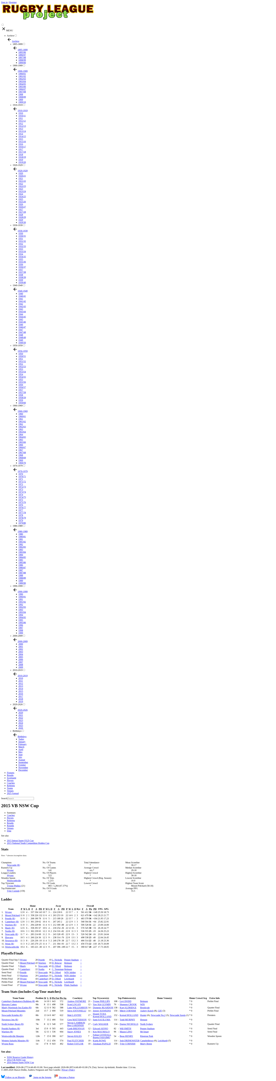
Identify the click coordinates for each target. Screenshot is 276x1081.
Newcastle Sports (178, 1015)
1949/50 (22, 342)
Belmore (68, 963)
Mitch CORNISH (128, 1011)
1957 (20, 390)
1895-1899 (18, 44)
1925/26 (22, 201)
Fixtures (10, 772)
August (21, 760)
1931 (20, 238)
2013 (20, 686)
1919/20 (22, 162)
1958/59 (22, 397)
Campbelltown (147, 1040)
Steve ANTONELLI (76, 1011)
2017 (20, 696)
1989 (20, 580)
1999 (20, 633)
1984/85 (22, 557)
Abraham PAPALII (102, 1044)
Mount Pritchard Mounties (13, 1011)
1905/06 (22, 86)
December (23, 770)
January (21, 741)
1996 (20, 625)
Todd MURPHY (127, 1019)
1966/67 (22, 447)
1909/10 (22, 102)
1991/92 (22, 602)
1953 (20, 369)
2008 (20, 664)
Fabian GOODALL (102, 1035)
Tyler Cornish (13, 891)
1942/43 (22, 306)
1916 (20, 144)
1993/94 (22, 612)
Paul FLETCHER (75, 1040)
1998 (20, 630)
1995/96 (22, 622)
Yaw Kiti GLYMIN (102, 1004)
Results (10, 775)
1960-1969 (18, 405)
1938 (20, 275)
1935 (20, 259)
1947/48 (22, 332)
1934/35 (22, 256)
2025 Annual (13, 793)
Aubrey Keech (147, 1011)
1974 (20, 494)
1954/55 (22, 377)
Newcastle (43, 966)
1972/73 (22, 487)
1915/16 (22, 141)
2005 (20, 657)
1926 (20, 204)
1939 (20, 280)
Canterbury (25, 969)
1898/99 (22, 60)
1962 (20, 424)
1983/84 (22, 552)
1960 (20, 414)
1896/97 (22, 55)
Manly (23, 966)
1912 (20, 123)
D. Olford (56, 966)
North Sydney (146, 1024)
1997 (20, 628)
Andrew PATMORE (76, 1001)
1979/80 (22, 523)
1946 (20, 324)
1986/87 (22, 567)
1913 (20, 128)
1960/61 (22, 416)
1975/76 (22, 502)
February (22, 744)
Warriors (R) (10, 925)
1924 (20, 194)
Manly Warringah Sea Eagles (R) (17, 1007)
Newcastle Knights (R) (12, 1015)
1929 (20, 220)
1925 (20, 199)
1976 (20, 505)
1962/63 (22, 426)
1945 (20, 319)
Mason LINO (126, 1031)
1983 (20, 549)
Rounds (10, 825)
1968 (20, 455)
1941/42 (22, 301)
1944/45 (22, 317)
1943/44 (22, 311)
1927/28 (22, 212)
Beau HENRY (126, 1036)
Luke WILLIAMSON (77, 1007)
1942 (20, 304)
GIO (160, 1011)
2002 (20, 649)
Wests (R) (9, 944)
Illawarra (9, 937)
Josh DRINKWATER (130, 1040)
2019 (20, 701)
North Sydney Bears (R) (13, 1024)
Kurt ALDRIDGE (128, 1007)
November (23, 767)
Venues (10, 791)
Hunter (143, 1015)
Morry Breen (146, 1044)
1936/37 (22, 267)
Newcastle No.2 (158, 1015)
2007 (20, 662)
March (21, 747)
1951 (20, 359)
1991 (20, 599)
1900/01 (22, 73)
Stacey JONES (74, 1031)
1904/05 (22, 84)
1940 (20, 293)
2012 (20, 683)
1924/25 (22, 196)
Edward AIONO (100, 1028)
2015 (20, 691)
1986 (20, 565)
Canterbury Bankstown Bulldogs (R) (18, 1001)
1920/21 (22, 176)
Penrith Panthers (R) (11, 1028)
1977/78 (22, 512)
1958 (20, 395)
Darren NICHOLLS (129, 1024)
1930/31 (22, 236)
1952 (20, 364)
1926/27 (22, 207)
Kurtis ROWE (99, 1040)
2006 (20, 659)
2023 (20, 720)
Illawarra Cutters (9, 1004)
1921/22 (22, 181)
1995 (20, 620)
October (22, 765)
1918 (20, 154)
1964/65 (22, 437)
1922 (20, 183)
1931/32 (22, 241)
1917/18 (22, 152)
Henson (143, 1019)
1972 (20, 484)
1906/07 (22, 89)
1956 (20, 384)
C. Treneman (58, 969)
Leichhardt (69, 979)
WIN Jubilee (70, 972)
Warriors (42, 963)
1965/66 (22, 442)
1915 (20, 139)
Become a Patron (67, 1077)
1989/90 (22, 583)
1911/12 (22, 121)
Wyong (10, 870)
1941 (20, 298)
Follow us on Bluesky (15, 1077)
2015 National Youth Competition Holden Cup (28, 843)
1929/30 (22, 222)
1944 (20, 314)
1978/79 (22, 518)
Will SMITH (125, 1028)
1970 (20, 474)
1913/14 (22, 131)
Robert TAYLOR (75, 1044)
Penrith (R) (10, 918)
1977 (20, 510)
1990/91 (22, 597)
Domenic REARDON (103, 1007)
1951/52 (22, 361)
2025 (20, 725)
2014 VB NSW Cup (16, 1060)
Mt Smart (144, 1031)
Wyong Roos (8, 1044)
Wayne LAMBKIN (76, 1023)
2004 (20, 654)
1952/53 (22, 366)
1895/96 (22, 52)
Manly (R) (10, 928)
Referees (11, 785)
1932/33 (22, 246)
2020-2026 (18, 704)
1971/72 (22, 481)
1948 (20, 335)
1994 (20, 615)
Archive (10, 35)
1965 (20, 439)
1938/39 (22, 277)
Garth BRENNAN (76, 1028)
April (20, 749)
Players (10, 780)
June (20, 754)
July (20, 757)
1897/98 (22, 57)
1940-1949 (18, 285)
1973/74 (22, 492)
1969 (20, 460)
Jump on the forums (42, 1077)
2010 (20, 678)
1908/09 (22, 97)
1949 (20, 340)
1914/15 (22, 136)
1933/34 (22, 251)
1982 (20, 544)
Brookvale (145, 1007)
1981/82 (22, 542)
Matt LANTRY (74, 1015)
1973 (20, 489)
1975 (20, 500)
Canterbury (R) (12, 921)
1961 (20, 419)
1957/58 (22, 392)
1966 (20, 445)
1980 (20, 534)
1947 (20, 329)
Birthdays (17, 731)
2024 (20, 723)
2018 (20, 699)
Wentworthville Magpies (13, 1036)
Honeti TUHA (99, 1014)
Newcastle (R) (13, 865)
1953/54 (22, 372)
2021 (20, 715)
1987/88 (22, 573)
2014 (20, 688)
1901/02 (22, 76)
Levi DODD (125, 1001)
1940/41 (22, 296)
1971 (20, 479)
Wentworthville (14, 880)
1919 (20, 159)
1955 (20, 379)
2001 (20, 646)
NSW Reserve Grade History (20, 1057)
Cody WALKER (100, 1024)
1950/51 (22, 356)
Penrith (41, 960)
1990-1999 (18, 586)
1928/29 (22, 217)
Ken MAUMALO (101, 1031)
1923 (20, 189)
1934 (20, 254)
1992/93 (22, 607)
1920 (20, 173)
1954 (20, 374)
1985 (20, 560)
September (23, 762)
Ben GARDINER (75, 1025)
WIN (142, 1004)
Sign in (4, 2)
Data (9, 831)
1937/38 (22, 272)
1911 (20, 118)
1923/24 (22, 191)
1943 (20, 309)
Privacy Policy (68, 1070)
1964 (20, 434)
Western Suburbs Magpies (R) (15, 1040)
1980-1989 (18, 526)
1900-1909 (18, 65)
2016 (20, 694)
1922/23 (22, 186)
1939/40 (22, 282)
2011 (20, 681)
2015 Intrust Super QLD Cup (20, 840)
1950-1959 (18, 345)
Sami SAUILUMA (101, 1019)
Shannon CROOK (128, 1004)
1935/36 (22, 262)
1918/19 (22, 157)
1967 (20, 450)
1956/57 (22, 387)
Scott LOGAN (74, 1004)
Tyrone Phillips (14, 886)
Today (21, 739)
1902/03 (22, 79)
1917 (20, 149)
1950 (20, 353)
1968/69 (22, 457)
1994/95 (22, 617)
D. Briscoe (57, 963)
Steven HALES (74, 1036)
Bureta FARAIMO (101, 1037)
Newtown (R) (11, 940)
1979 (20, 520)
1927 (20, 209)
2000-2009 (18, 636)
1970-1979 (18, 466)
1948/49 (22, 337)
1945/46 (22, 322)
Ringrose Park (146, 1036)
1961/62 (22, 421)
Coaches (11, 783)
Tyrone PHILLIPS (101, 1001)
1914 (20, 134)
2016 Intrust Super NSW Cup (20, 1062)
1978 (20, 515)
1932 (20, 244)
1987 (20, 570)
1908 (20, 94)
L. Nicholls (57, 960)
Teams (10, 788)
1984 (20, 554)
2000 (20, 644)
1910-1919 (18, 105)
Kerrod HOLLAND (102, 1016)
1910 (20, 113)
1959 (20, 400)
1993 (20, 609)
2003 (20, 651)
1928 (20, 214)
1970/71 (22, 476)
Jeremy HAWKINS (102, 1011)
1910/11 (22, 116)
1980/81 (22, 536)
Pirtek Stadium (71, 985)
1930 (20, 233)
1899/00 (22, 62)
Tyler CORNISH (127, 1044)
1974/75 (22, 497)
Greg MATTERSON (77, 1019)
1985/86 (22, 562)
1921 (20, 178)
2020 (20, 712)
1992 (20, 604)
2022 (20, 718)
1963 (20, 429)
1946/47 (22, 327)
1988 (20, 575)
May (20, 752)
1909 (20, 99)
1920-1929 (18, 165)
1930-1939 (18, 225)
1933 (20, 249)
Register (13, 2)
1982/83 (22, 547)
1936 (20, 264)
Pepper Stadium (71, 960)
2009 (20, 667)
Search (4, 798)
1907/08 (22, 92)
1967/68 (22, 452)
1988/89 (22, 578)
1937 (20, 269)
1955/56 (22, 382)
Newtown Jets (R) (10, 1019)
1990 (20, 594)
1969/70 (22, 463)
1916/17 (22, 147)
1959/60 (22, 403)
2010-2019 (18, 670)
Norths (41, 969)
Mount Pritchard (12, 915)
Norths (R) (10, 931)
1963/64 (22, 432)
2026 (20, 728)
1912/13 (22, 126)
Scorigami (11, 778)
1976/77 (22, 507)
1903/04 (22, 81)
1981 (20, 539)
